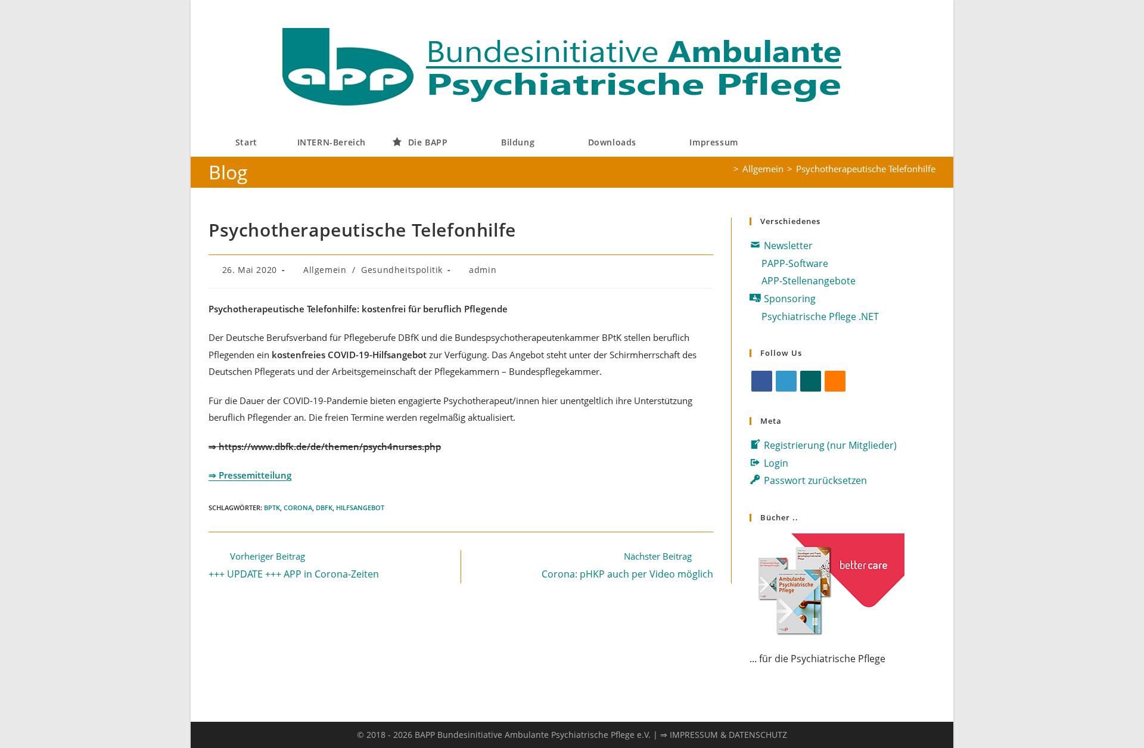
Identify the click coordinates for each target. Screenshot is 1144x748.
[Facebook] (761, 381)
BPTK (272, 507)
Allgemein (324, 269)
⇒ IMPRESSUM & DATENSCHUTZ (723, 734)
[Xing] (810, 381)
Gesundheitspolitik (402, 269)
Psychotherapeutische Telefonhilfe (865, 169)
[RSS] (835, 381)
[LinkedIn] (786, 381)
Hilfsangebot (360, 507)
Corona (298, 507)
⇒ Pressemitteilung (250, 475)
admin (482, 269)
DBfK (324, 507)
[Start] (726, 169)
